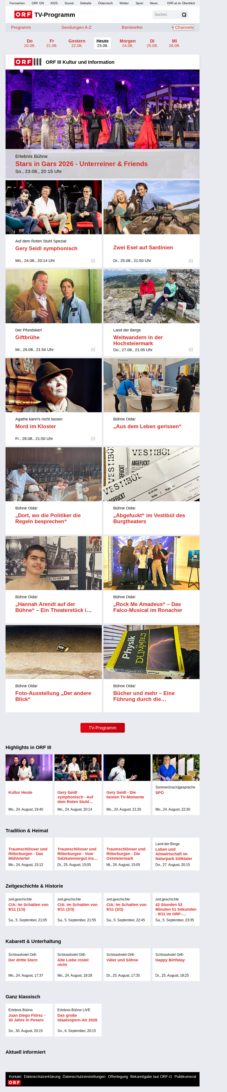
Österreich (105, 3)
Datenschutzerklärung (42, 1077)
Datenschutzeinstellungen (84, 1077)
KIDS (54, 3)
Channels (184, 27)
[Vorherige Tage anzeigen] (6, 43)
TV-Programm (102, 727)
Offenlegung (118, 1077)
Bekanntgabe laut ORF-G (151, 1077)
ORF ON (38, 3)
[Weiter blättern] (205, 784)
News (154, 3)
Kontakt (15, 1077)
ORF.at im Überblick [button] (181, 3)
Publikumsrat (185, 1077)
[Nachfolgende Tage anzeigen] (198, 43)
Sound (69, 3)
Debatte (85, 3)
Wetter (124, 3)
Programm (21, 27)
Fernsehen (17, 3)
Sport (139, 3)
